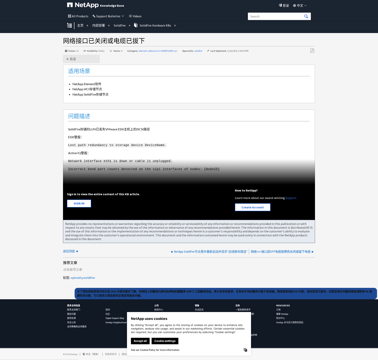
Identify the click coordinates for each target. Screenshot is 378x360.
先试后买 (199, 309)
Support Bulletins (108, 16)
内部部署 (99, 25)
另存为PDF (312, 50)
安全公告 (71, 322)
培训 (108, 309)
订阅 (278, 309)
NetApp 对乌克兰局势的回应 (289, 322)
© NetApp (70, 354)
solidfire (198, 50)
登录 (286, 5)
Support (290, 198)
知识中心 (280, 318)
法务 (237, 305)
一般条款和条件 (243, 309)
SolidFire (120, 25)
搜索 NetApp (282, 314)
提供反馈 (71, 318)
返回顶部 (69, 251)
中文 (300, 5)
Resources (283, 305)
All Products (80, 16)
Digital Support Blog (115, 318)
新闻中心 (158, 309)
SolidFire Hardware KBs (155, 25)
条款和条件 (111, 354)
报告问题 (71, 314)
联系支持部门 (73, 309)
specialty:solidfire (83, 278)
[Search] (306, 16)
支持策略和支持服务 (77, 326)
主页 (80, 25)
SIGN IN (79, 203)
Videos (137, 16)
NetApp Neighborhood (116, 322)
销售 (197, 305)
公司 (156, 305)
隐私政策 (126, 354)
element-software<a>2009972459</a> (158, 50)
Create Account (253, 207)
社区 (108, 314)
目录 (73, 59)
